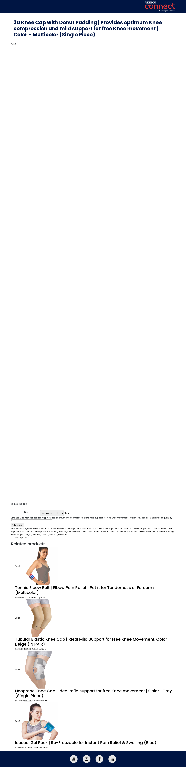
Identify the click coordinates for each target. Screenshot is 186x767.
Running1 (63, 531)
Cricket (98, 528)
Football (162, 528)
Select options (38, 597)
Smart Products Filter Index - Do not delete (145, 531)
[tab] (95, 537)
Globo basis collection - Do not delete (87, 531)
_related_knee (38, 534)
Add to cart (17, 525)
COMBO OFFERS (115, 531)
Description (21, 537)
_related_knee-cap (57, 534)
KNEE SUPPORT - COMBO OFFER (49, 528)
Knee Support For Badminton (79, 528)
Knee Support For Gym (145, 528)
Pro (131, 528)
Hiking (171, 531)
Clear (66, 513)
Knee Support (18, 534)
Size (26, 512)
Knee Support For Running (45, 531)
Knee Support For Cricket (116, 528)
